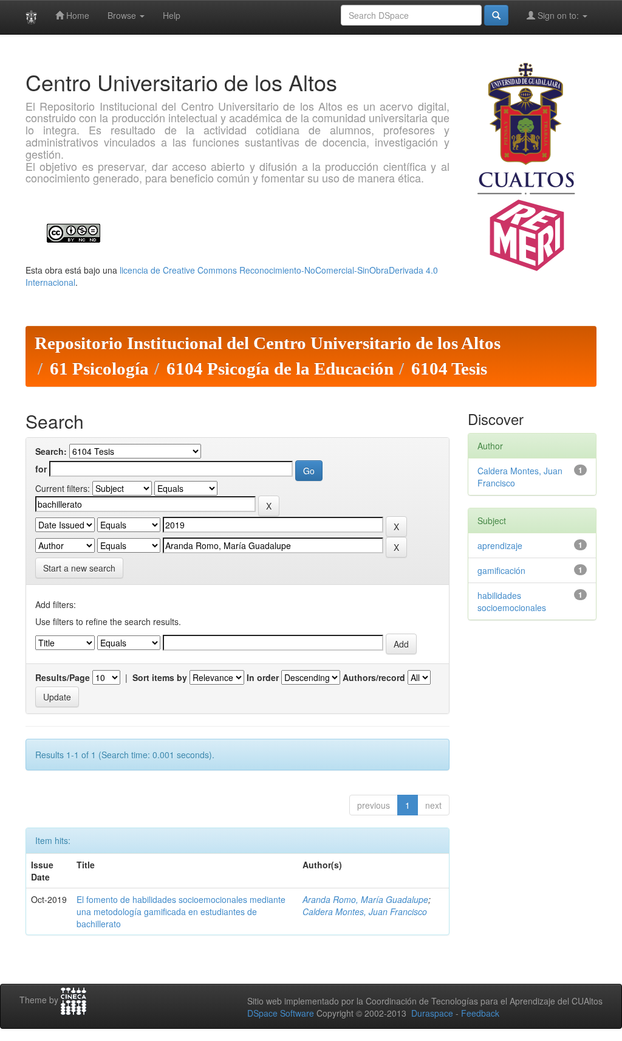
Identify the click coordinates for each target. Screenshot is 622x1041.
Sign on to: (558, 15)
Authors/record (374, 677)
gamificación (501, 570)
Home (76, 15)
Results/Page (62, 677)
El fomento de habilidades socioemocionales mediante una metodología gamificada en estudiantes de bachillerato (181, 911)
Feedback (480, 1013)
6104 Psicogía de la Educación (280, 368)
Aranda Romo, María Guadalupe (365, 899)
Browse (123, 15)
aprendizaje (499, 545)
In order (263, 677)
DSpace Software (280, 1013)
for (41, 469)
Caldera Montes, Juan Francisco (364, 911)
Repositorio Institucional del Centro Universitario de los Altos (268, 343)
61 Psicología (99, 368)
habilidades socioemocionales (511, 601)
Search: (51, 451)
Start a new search (79, 568)
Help (171, 15)
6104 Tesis (449, 368)
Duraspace (432, 1013)
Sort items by (159, 677)
